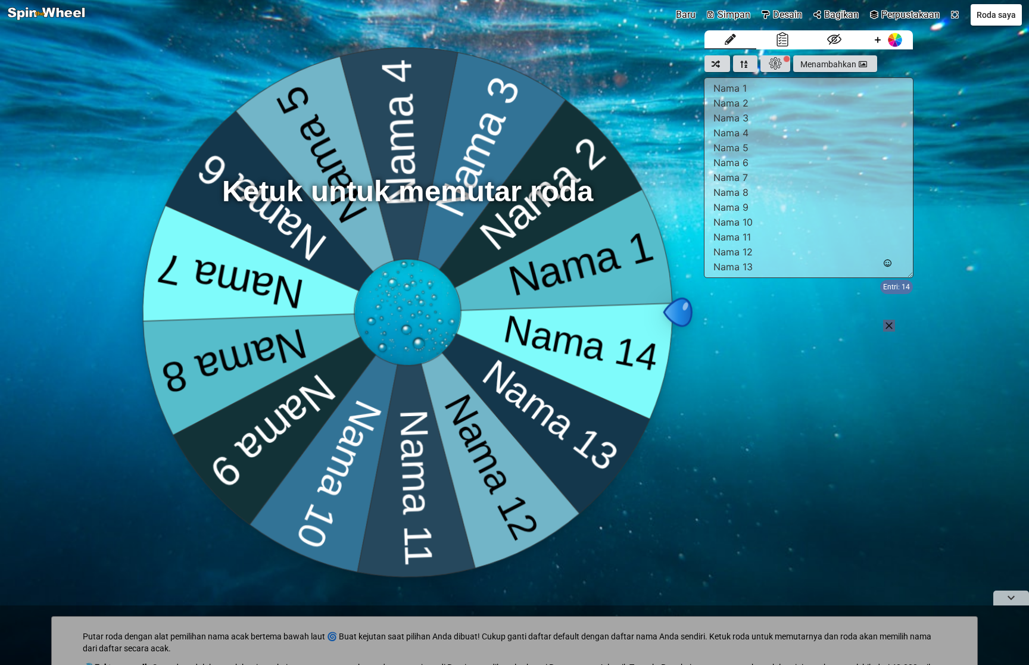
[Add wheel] (886, 39)
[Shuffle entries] (717, 63)
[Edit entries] (730, 39)
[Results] (782, 39)
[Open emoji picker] (887, 263)
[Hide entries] (835, 39)
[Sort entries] (745, 63)
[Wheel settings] (775, 63)
